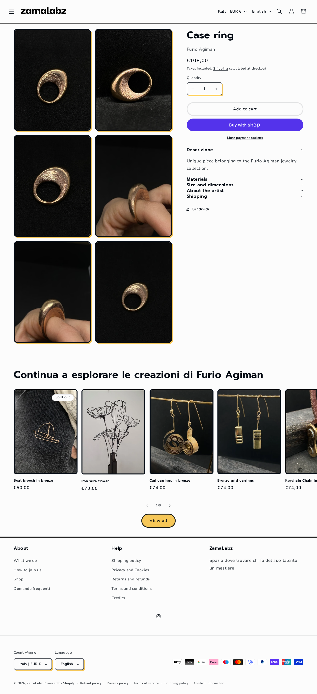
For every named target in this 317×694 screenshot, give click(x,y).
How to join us (27, 569)
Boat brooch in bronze (33, 481)
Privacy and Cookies (130, 569)
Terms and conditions (131, 588)
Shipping (220, 68)
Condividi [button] (200, 209)
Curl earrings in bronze (170, 481)
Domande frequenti (32, 588)
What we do (25, 560)
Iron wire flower (95, 481)
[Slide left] (147, 505)
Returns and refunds (130, 579)
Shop (19, 579)
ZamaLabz (35, 683)
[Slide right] (169, 505)
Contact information (209, 683)
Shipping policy (126, 560)
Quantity (194, 77)
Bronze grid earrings (235, 481)
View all (158, 520)
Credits (118, 597)
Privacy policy (118, 683)
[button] (11, 11)
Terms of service (146, 683)
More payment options (245, 137)
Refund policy (90, 683)
